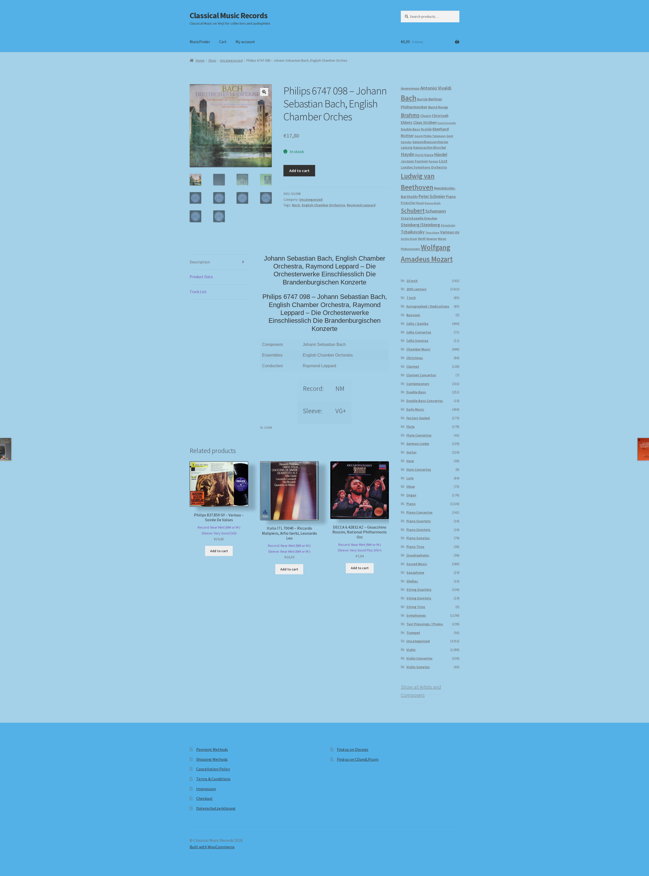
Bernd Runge (438, 107)
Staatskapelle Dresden (419, 218)
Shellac (412, 581)
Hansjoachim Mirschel (429, 147)
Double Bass (410, 129)
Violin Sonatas (418, 667)
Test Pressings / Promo (424, 624)
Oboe (410, 486)
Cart (223, 41)
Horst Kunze (424, 155)
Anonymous (410, 88)
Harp (410, 461)
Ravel (420, 203)
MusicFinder (200, 41)
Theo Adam (432, 232)
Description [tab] (200, 261)
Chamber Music (418, 349)
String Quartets (418, 589)
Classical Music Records (228, 15)
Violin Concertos (419, 658)
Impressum (206, 788)
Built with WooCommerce (212, 846)
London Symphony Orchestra (424, 167)
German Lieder (417, 443)
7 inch (411, 297)
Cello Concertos (418, 332)
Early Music (415, 409)
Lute (409, 478)
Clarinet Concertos (421, 375)
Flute (410, 426)
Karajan (433, 161)
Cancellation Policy (213, 768)
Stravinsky (448, 225)
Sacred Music (416, 564)
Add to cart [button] (219, 551)
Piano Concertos (419, 512)
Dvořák (426, 129)
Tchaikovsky (413, 232)
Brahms (410, 115)
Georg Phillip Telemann (430, 136)
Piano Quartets (418, 521)
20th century (416, 289)
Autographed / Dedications (427, 306)
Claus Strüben (425, 122)
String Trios (415, 606)
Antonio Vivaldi (436, 88)
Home (200, 60)
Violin (411, 649)
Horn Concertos (418, 469)
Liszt (443, 161)
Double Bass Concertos (424, 400)
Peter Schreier (432, 196)
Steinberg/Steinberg (420, 225)
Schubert (413, 210)
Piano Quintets (418, 529)
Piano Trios (415, 546)
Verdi (422, 239)
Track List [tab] (198, 291)
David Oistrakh (447, 123)
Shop (212, 60)
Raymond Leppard (361, 205)
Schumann (435, 211)
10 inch (412, 280)
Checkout (204, 798)
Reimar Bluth (433, 203)
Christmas (414, 358)
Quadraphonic (417, 555)
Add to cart (299, 170)
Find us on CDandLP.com (357, 759)
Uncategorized (231, 60)
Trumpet (413, 632)
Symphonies (416, 615)
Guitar (411, 452)
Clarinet (412, 366)
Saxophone (415, 572)
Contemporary (417, 383)
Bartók (422, 99)
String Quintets (418, 598)
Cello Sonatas (417, 340)
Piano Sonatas (418, 538)
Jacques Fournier (414, 161)
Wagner (431, 239)
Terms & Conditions (213, 778)
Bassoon (413, 315)
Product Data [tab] (201, 276)
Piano (451, 196)
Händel (440, 154)
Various (447, 232)
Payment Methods (212, 749)
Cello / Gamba (417, 323)
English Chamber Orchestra (323, 205)
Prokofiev (408, 203)
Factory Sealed (418, 418)
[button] (264, 92)
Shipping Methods (212, 759)
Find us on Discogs (352, 749)
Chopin (425, 116)
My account (245, 41)
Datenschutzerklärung (216, 808)
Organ (411, 495)
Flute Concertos (418, 435)
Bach (296, 205)
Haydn (407, 154)
